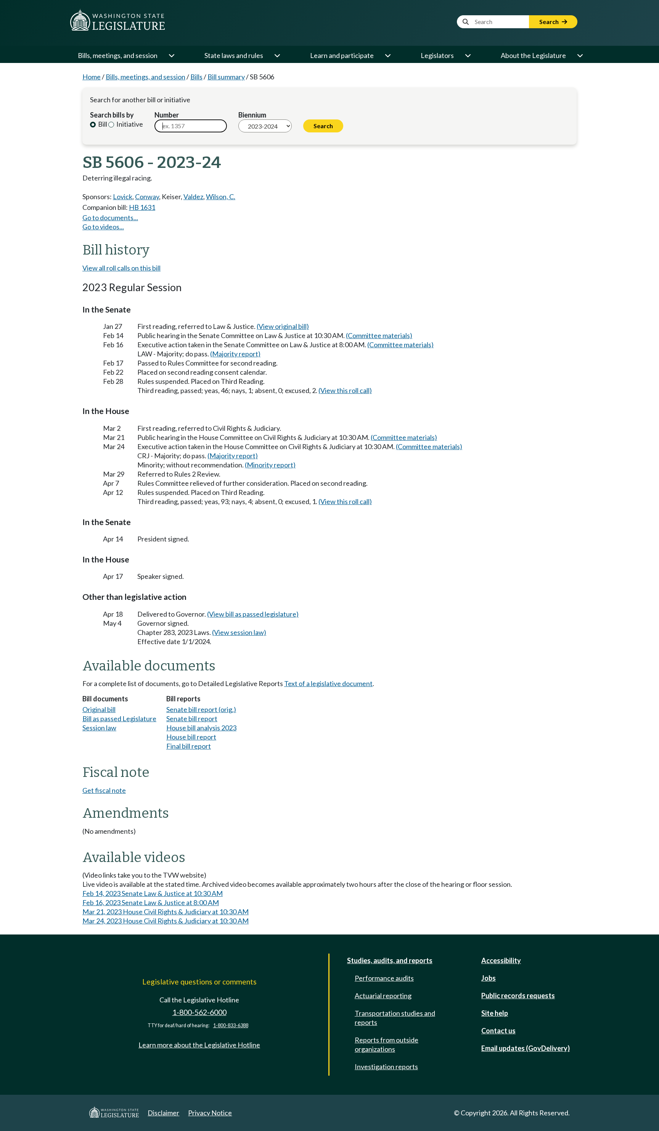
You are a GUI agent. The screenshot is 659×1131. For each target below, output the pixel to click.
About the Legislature (533, 55)
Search (549, 21)
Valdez (193, 196)
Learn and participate (342, 55)
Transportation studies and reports (395, 1017)
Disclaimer (163, 1112)
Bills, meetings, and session (118, 55)
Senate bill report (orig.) (201, 709)
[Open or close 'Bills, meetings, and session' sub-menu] (171, 55)
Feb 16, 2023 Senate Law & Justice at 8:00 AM (150, 902)
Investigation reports (386, 1066)
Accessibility (501, 960)
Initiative (129, 124)
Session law (99, 727)
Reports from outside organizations (386, 1044)
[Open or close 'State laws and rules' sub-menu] (277, 55)
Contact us (498, 1030)
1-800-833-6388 (230, 1025)
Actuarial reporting (383, 995)
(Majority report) (235, 354)
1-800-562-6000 (199, 1012)
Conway (147, 196)
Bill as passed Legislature (119, 718)
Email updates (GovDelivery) (525, 1048)
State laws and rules (233, 55)
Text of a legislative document (328, 683)
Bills (196, 76)
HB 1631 (142, 207)
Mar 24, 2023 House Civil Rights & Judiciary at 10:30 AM (165, 921)
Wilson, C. (220, 196)
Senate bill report (191, 718)
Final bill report (188, 746)
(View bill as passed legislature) (253, 614)
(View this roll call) (345, 390)
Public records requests (518, 995)
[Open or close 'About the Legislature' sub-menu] (579, 55)
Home (91, 76)
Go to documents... (110, 217)
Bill (102, 124)
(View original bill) (283, 326)
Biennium (252, 115)
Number (166, 115)
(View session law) (239, 632)
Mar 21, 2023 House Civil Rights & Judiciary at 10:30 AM (165, 911)
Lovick (122, 196)
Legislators (437, 55)
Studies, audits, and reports (389, 960)
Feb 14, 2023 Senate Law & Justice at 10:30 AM (152, 893)
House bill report (191, 737)
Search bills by (112, 115)
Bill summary (226, 76)
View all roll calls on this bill (121, 268)
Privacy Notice (210, 1112)
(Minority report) (270, 465)
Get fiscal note (104, 790)
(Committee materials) (379, 335)
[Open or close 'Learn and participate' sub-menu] (387, 55)
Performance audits (384, 978)
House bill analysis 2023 (201, 727)
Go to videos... (103, 226)
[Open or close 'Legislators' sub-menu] (467, 55)
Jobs (488, 978)
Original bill (99, 709)
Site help (494, 1013)
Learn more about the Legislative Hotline (199, 1045)
